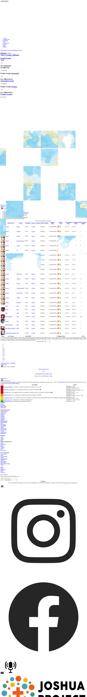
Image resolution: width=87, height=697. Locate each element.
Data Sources (3, 462)
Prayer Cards (3, 450)
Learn (2, 455)
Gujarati (7, 250)
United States (19, 293)
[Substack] (2, 487)
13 (3, 348)
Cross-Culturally (4, 458)
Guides (2, 438)
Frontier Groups (6, 94)
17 (3, 353)
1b (1, 389)
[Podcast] (11, 674)
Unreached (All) (7, 392)
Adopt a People (4, 456)
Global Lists (3, 407)
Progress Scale (12, 382)
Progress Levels (4, 421)
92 (3, 358)
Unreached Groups (7, 81)
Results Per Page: (40, 341)
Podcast (2, 446)
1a (1, 386)
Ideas (2, 440)
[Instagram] (43, 573)
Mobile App (3, 444)
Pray (4, 42)
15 (3, 351)
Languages (3, 418)
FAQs (2, 471)
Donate (4, 46)
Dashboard (3, 405)
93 (3, 359)
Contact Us (3, 472)
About (4, 44)
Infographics (3, 424)
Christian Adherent (15, 383)
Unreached (15, 73)
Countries (3, 416)
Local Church (3, 432)
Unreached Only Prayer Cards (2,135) (43, 373)
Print (2, 449)
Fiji (17, 250)
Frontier (14, 87)
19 (3, 355)
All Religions (15, 50)
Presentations (3, 425)
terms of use (74, 482)
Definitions (3, 469)
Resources (5, 40)
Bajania (6, 321)
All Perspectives (4, 411)
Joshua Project (4, 461)
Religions (3, 419)
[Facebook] (43, 659)
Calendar (2, 447)
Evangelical (3, 383)
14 (3, 349)
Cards (2, 436)
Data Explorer (4, 406)
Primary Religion (12, 55)
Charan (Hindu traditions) (10, 333)
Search (5, 38)
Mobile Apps (3, 428)
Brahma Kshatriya (9, 324)
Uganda (18, 283)
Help (4, 45)
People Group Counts (5, 463)
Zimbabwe (19, 302)
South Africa (19, 274)
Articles (2, 430)
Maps (2, 423)
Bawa (6, 313)
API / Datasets (4, 429)
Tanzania (18, 278)
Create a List (3, 412)
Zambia (18, 297)
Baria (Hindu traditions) (10, 328)
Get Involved (6, 43)
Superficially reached (8, 397)
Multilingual (3, 433)
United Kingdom (20, 288)
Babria (6, 306)
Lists (11, 50)
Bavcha (6, 309)
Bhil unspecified (8, 316)
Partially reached (7, 399)
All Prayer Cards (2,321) (43, 369)
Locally (2, 457)
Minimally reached (8, 395)
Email (2, 445)
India (18, 306)
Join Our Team (4, 453)
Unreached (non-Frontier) (9, 389)
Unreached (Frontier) (8, 387)
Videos (2, 427)
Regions (2, 417)
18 (3, 354)
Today (2, 443)
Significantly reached (8, 401)
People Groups (6, 39)
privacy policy (67, 482)
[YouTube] (2, 674)
